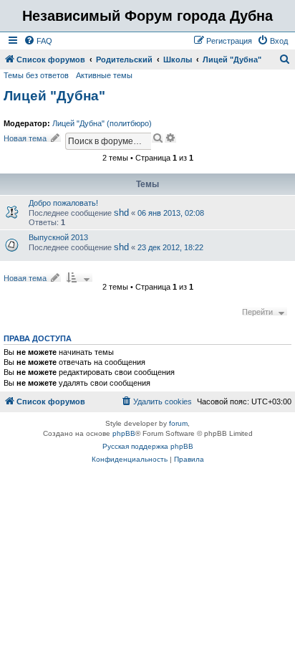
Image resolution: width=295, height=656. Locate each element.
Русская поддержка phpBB (147, 446)
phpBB (123, 433)
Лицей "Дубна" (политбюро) (102, 123)
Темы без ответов (36, 75)
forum (178, 423)
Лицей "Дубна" (54, 95)
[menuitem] (38, 41)
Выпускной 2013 (58, 237)
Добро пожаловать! (63, 203)
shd (121, 212)
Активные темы (104, 75)
